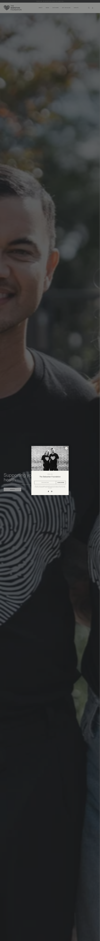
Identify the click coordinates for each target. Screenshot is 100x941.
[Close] (66, 448)
